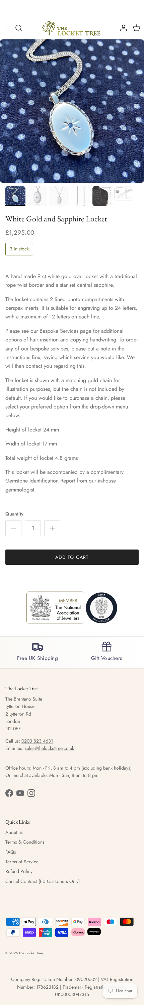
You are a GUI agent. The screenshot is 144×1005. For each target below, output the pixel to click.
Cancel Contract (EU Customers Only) (42, 881)
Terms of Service (22, 861)
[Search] (22, 28)
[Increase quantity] (52, 528)
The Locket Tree (31, 953)
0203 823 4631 (37, 741)
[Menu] (7, 28)
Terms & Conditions (25, 842)
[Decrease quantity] (13, 528)
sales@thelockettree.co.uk (49, 748)
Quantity (14, 514)
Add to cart (72, 557)
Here (113, 9)
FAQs (10, 852)
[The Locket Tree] (72, 28)
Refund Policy (18, 871)
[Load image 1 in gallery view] (72, 111)
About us (14, 832)
